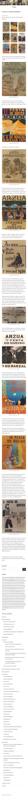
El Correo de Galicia (8, 689)
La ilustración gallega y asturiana (11, 762)
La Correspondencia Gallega (10, 729)
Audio (3, 617)
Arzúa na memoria (9, 646)
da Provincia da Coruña (9, 621)
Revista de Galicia (8, 772)
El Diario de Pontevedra (9, 699)
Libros (3, 640)
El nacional (6, 714)
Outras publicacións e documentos (10, 669)
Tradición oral (5, 783)
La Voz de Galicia (7, 736)
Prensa (3, 674)
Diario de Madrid (7, 679)
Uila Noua (6, 777)
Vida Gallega (6, 780)
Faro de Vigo (6, 724)
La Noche (6, 734)
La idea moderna (7, 731)
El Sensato (6, 753)
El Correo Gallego (8, 696)
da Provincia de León (8, 624)
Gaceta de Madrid (8, 634)
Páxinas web (5, 671)
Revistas (4, 742)
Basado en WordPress (6, 794)
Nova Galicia (6, 770)
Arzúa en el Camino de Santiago (12, 644)
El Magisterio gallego (8, 751)
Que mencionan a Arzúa (9, 666)
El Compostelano (7, 684)
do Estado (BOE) (7, 629)
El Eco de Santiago (8, 706)
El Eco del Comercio (8, 709)
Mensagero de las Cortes (9, 739)
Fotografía (4, 637)
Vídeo (3, 786)
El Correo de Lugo (8, 694)
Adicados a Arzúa (7, 642)
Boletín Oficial (5, 619)
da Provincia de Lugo (8, 626)
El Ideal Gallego (7, 711)
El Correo (6, 686)
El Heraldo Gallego (8, 748)
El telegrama (6, 719)
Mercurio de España (8, 765)
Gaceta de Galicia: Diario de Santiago (12, 726)
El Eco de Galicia (7, 704)
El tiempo (6, 721)
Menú (14, 7)
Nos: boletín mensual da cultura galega (12, 767)
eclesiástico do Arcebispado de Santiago (13, 631)
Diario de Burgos (7, 676)
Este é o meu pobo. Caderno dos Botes (12, 756)
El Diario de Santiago (8, 701)
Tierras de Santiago (8, 775)
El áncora (6, 681)
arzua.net (7, 2)
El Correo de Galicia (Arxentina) (11, 691)
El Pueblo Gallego (8, 716)
